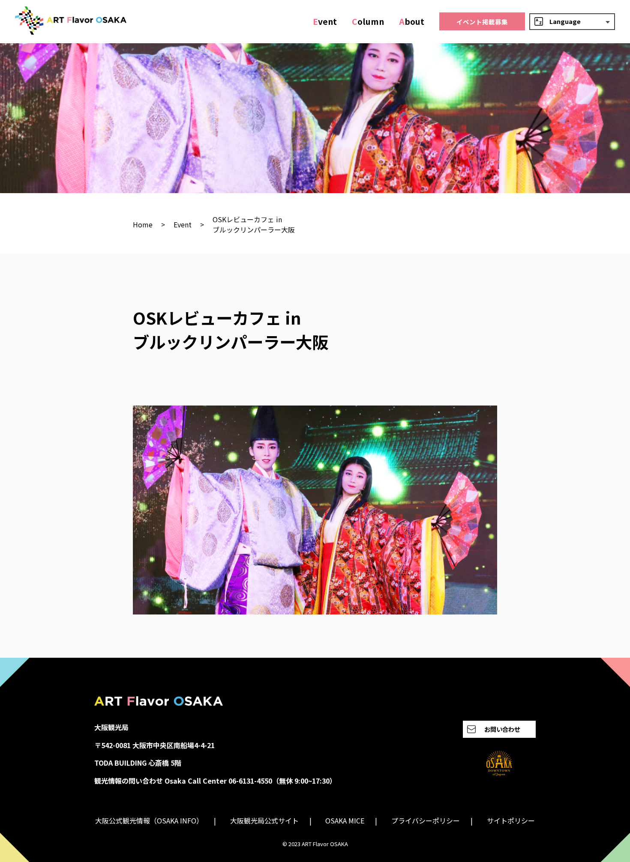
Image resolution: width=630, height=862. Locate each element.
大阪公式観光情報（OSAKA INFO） (149, 820)
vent (325, 21)
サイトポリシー (511, 820)
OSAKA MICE (344, 820)
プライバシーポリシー (425, 820)
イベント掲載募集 (482, 21)
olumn (368, 21)
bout (411, 21)
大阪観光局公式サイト (264, 820)
